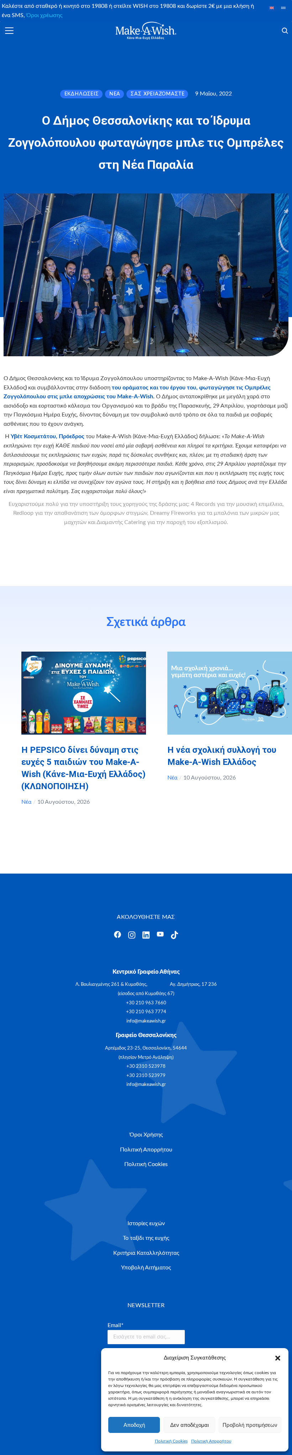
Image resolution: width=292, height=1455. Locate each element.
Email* (116, 1325)
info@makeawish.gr (146, 1021)
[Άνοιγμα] (9, 30)
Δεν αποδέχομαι (189, 1425)
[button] (277, 1358)
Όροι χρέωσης (44, 15)
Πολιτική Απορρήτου (211, 1441)
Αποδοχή (134, 1425)
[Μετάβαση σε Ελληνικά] (283, 7)
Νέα (26, 802)
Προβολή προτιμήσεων (250, 1425)
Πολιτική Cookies (171, 1441)
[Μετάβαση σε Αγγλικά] (272, 7)
